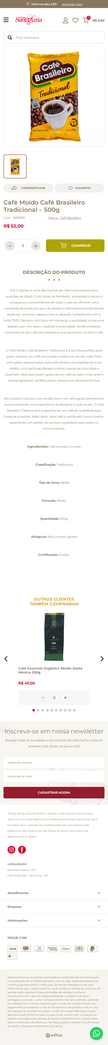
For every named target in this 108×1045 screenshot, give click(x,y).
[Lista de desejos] (75, 21)
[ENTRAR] (66, 20)
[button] (54, 4)
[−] (42, 697)
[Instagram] (12, 850)
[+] (65, 697)
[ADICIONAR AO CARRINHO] (75, 245)
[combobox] (54, 37)
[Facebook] (22, 850)
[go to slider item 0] (15, 166)
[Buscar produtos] (10, 37)
